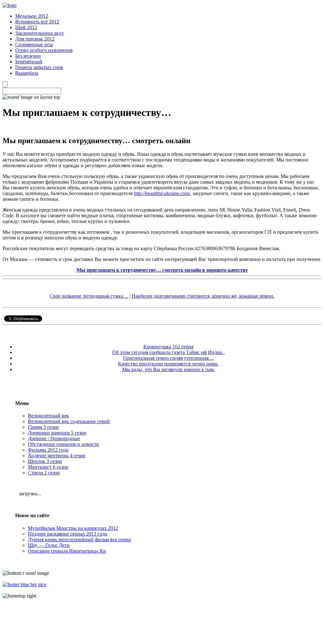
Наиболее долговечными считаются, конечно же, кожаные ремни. (203, 296)
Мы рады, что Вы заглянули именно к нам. (168, 369)
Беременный (28, 61)
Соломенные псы (34, 44)
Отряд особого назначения (43, 50)
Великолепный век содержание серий (69, 421)
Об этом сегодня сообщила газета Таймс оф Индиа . (168, 352)
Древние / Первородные (54, 438)
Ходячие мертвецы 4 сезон (56, 455)
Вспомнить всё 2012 (37, 21)
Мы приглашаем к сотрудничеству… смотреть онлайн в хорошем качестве (162, 270)
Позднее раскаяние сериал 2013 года (67, 533)
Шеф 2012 (26, 27)
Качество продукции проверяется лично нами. (168, 363)
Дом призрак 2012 (34, 38)
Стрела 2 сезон (44, 472)
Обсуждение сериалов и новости (63, 444)
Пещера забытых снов (39, 67)
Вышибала (26, 73)
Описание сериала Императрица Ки (67, 551)
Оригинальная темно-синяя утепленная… (168, 358)
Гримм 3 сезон (43, 427)
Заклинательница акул (39, 33)
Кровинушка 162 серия (168, 346)
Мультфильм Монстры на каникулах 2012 (73, 528)
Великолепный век (48, 415)
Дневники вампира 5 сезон (57, 432)
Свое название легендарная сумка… (89, 296)
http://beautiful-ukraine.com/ (162, 193)
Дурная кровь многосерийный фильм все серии (79, 539)
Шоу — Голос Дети (49, 545)
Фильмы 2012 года (48, 450)
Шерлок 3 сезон (45, 461)
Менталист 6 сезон (48, 467)
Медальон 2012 (31, 16)
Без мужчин (28, 56)
